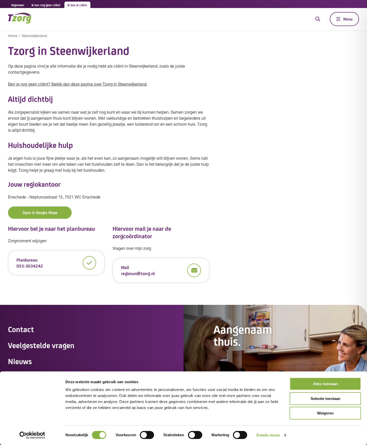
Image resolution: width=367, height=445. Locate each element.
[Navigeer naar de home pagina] (19, 19)
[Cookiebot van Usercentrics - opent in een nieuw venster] (32, 435)
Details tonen (268, 435)
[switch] (147, 435)
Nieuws (20, 360)
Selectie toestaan (325, 398)
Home (12, 36)
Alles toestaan (325, 384)
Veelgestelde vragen (41, 344)
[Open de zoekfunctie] (318, 19)
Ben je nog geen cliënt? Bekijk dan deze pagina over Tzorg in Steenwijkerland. (77, 85)
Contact (21, 328)
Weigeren (325, 413)
